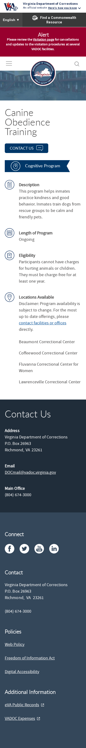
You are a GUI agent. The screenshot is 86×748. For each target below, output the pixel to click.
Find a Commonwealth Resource (58, 20)
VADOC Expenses (20, 718)
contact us (22, 148)
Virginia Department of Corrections (50, 3)
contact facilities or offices (42, 323)
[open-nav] (13, 63)
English (11, 20)
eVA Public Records (22, 705)
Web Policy (14, 644)
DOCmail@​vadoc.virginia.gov (30, 472)
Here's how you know (62, 8)
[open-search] (77, 64)
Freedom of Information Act (30, 658)
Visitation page (43, 39)
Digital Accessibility (22, 671)
